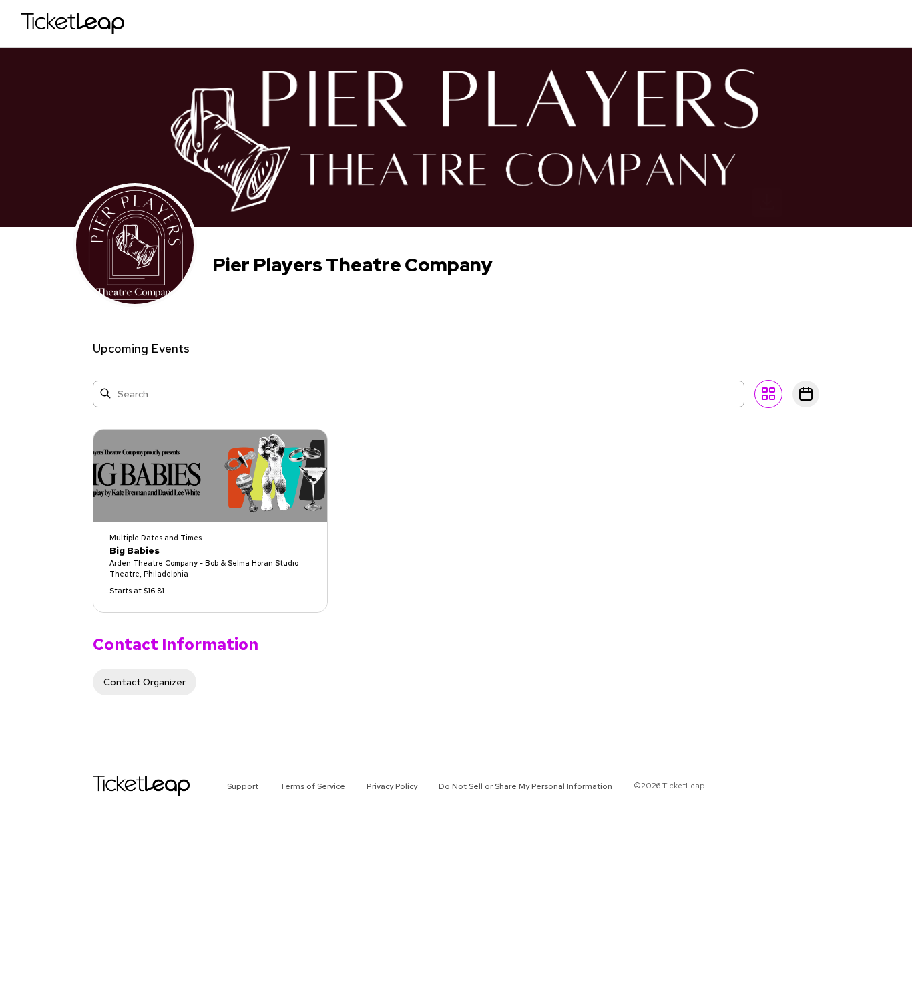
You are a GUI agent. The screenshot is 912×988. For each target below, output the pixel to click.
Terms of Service (312, 786)
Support (242, 786)
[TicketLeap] (124, 786)
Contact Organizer (144, 682)
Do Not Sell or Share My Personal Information (525, 786)
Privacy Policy (392, 786)
